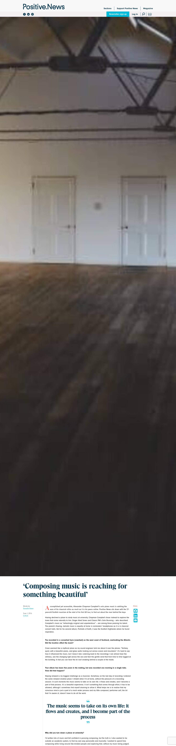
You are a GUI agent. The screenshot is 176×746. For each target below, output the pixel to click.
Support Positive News (127, 8)
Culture (25, 616)
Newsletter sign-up (118, 14)
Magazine (148, 8)
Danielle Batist (28, 609)
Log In (135, 14)
